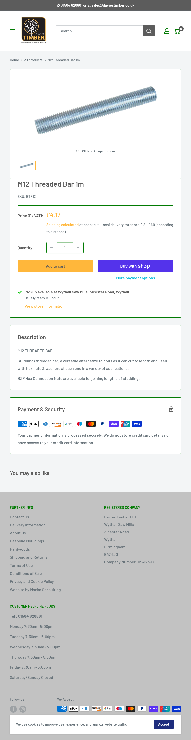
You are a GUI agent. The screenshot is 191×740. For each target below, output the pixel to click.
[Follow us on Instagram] (22, 709)
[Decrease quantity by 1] (52, 247)
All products (33, 60)
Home (14, 60)
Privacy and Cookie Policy (32, 581)
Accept (163, 724)
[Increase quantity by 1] (78, 247)
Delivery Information (28, 524)
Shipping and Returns (29, 557)
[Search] (149, 30)
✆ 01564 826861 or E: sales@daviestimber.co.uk (95, 5)
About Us (18, 532)
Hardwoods (20, 549)
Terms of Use (21, 565)
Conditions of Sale (26, 573)
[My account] (166, 31)
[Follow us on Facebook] (13, 709)
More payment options (135, 277)
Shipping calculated (62, 224)
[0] (177, 31)
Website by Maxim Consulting (35, 589)
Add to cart (55, 266)
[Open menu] (12, 31)
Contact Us (19, 516)
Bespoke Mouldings (27, 540)
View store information (45, 306)
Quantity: (26, 247)
